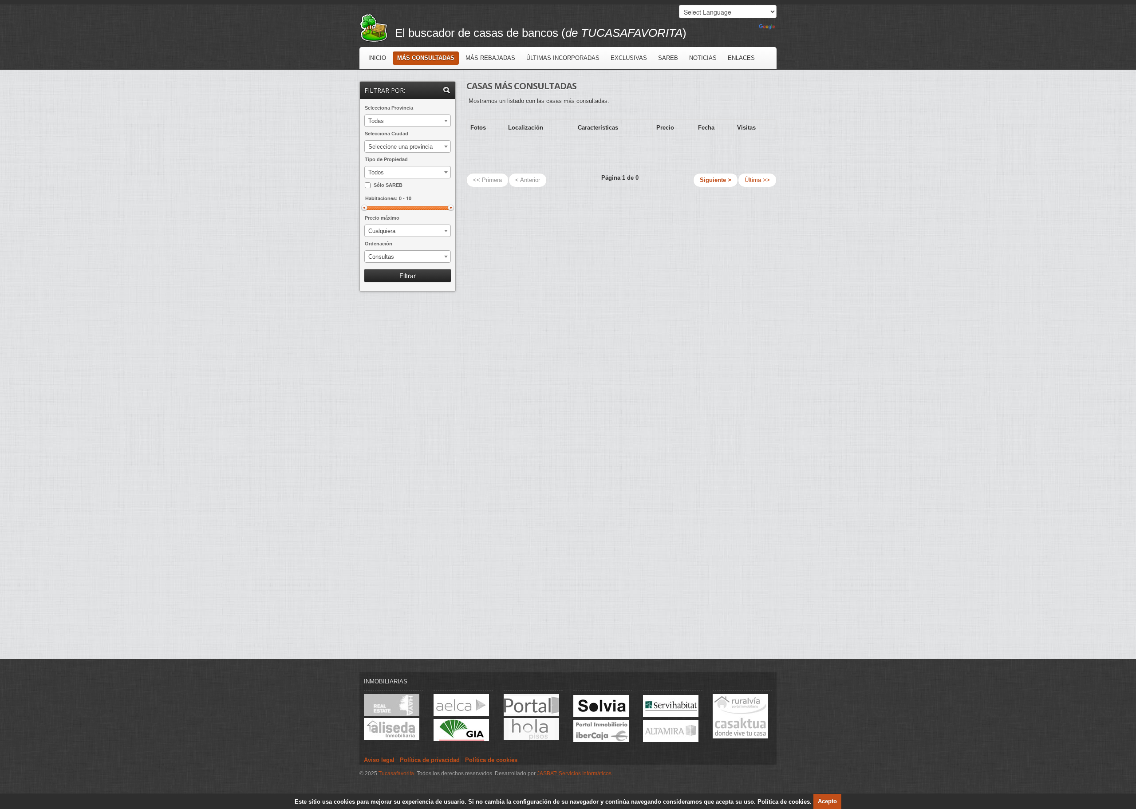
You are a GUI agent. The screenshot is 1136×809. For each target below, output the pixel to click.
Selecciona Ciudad (386, 133)
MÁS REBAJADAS (490, 58)
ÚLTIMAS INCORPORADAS (563, 58)
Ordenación (378, 243)
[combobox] (407, 120)
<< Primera (487, 180)
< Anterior (527, 180)
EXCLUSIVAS (629, 58)
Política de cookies (783, 801)
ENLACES (741, 58)
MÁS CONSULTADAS (425, 58)
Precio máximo (382, 218)
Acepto (827, 801)
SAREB (668, 58)
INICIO (377, 58)
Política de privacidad (430, 760)
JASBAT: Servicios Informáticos (574, 773)
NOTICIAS (703, 58)
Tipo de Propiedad (386, 159)
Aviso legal (379, 760)
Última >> (757, 180)
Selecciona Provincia (389, 107)
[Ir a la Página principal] (377, 27)
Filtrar (407, 275)
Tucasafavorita (396, 773)
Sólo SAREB (388, 185)
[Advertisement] (408, 441)
